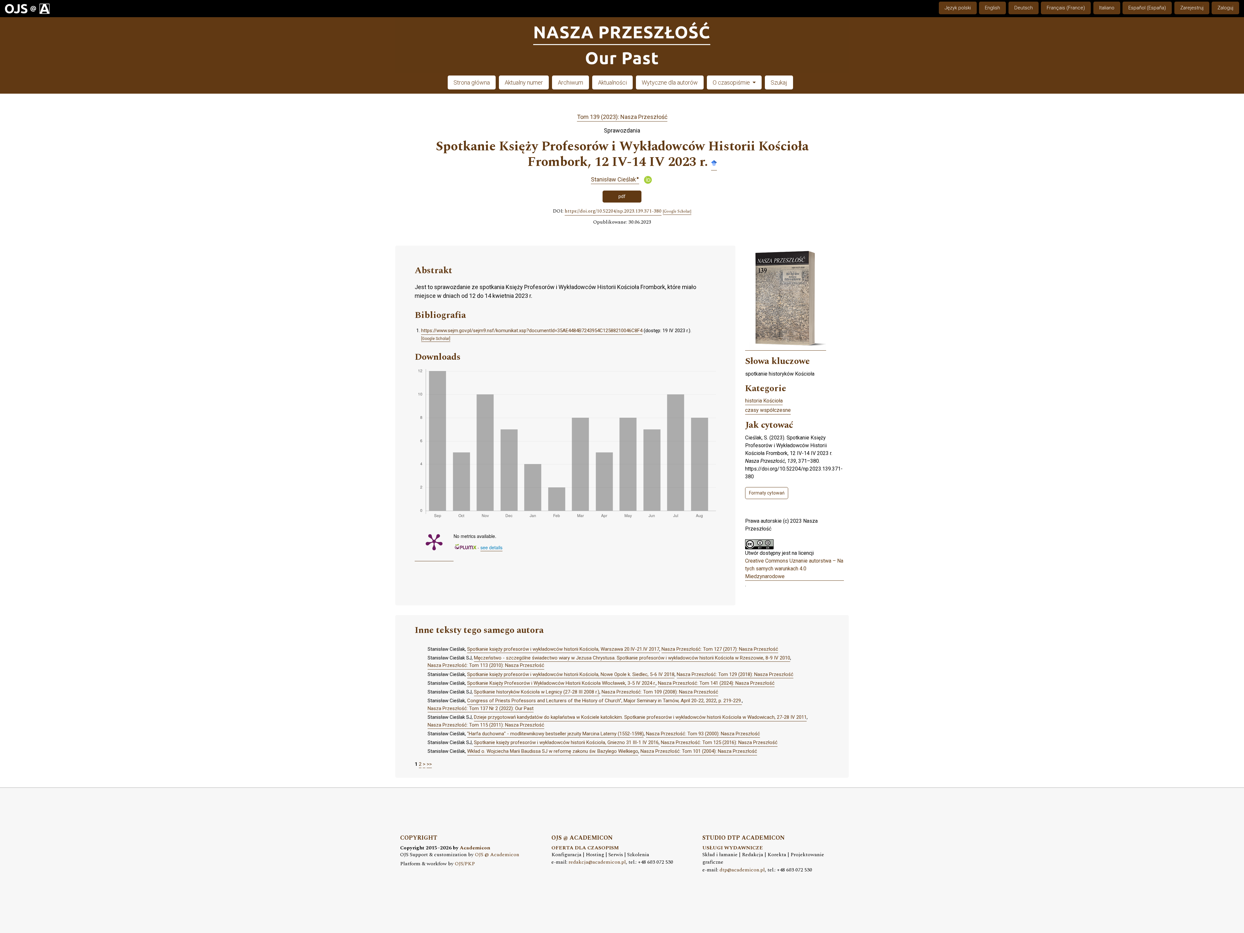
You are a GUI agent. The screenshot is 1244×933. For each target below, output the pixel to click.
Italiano (1106, 8)
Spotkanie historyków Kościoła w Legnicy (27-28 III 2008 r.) (536, 692)
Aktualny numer (524, 82)
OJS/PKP (465, 864)
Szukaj (779, 82)
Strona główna (472, 82)
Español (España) (1147, 8)
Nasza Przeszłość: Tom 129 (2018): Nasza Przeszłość (735, 674)
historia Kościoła (764, 401)
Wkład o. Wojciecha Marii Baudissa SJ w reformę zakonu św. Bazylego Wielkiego (552, 751)
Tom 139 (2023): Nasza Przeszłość (622, 116)
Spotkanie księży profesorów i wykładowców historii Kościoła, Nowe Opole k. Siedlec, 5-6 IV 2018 (570, 674)
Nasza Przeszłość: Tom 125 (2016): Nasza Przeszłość (719, 742)
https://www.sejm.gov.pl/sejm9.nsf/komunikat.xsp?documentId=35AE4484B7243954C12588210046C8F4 (531, 330)
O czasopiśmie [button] (732, 82)
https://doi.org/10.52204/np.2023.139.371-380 (613, 211)
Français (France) (1066, 8)
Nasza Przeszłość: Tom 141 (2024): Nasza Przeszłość (716, 683)
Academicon (475, 848)
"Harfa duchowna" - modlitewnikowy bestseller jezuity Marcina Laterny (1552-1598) (555, 734)
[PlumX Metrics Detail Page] (434, 541)
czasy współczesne (768, 410)
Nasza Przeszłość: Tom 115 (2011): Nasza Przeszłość (486, 725)
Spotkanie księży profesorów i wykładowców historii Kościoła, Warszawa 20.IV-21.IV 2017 (563, 649)
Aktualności (612, 82)
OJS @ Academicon (497, 854)
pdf (622, 196)
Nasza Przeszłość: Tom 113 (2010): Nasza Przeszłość (486, 665)
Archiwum (570, 82)
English (992, 8)
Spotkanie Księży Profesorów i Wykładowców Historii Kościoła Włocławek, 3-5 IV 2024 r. (561, 683)
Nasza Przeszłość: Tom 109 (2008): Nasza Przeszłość (660, 692)
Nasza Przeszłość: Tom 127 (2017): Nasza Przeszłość (720, 649)
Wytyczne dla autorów (670, 82)
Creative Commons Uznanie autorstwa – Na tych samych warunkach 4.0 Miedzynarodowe (794, 568)
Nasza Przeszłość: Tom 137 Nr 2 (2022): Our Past (481, 708)
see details (491, 547)
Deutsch (1023, 8)
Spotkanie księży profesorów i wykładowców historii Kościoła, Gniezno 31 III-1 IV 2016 (566, 742)
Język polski (958, 8)
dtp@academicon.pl (742, 870)
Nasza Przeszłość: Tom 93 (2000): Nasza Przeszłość (703, 734)
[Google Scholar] (714, 162)
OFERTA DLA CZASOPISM (585, 848)
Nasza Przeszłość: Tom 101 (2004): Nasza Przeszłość (698, 751)
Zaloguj (1225, 8)
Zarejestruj (1192, 8)
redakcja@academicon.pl (597, 862)
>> (429, 764)
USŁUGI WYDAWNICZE (732, 848)
